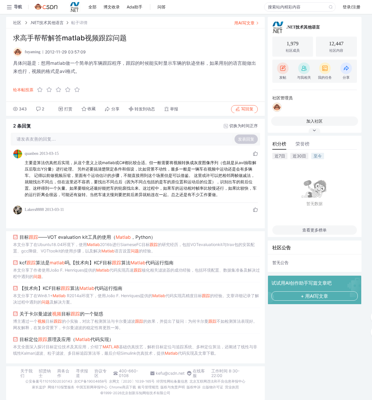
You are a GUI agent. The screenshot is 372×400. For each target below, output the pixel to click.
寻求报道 (82, 373)
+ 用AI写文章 (314, 296)
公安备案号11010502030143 (48, 381)
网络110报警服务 (61, 387)
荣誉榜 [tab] (303, 144)
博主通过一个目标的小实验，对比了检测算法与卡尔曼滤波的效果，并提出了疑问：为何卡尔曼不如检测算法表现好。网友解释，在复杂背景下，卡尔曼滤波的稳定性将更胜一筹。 (135, 324)
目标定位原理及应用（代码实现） (66, 339)
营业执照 (232, 387)
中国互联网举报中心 (92, 387)
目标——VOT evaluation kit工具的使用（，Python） (87, 237)
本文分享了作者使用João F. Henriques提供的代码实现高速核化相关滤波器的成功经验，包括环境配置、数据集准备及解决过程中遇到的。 (136, 273)
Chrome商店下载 (122, 387)
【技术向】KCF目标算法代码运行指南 (70, 288)
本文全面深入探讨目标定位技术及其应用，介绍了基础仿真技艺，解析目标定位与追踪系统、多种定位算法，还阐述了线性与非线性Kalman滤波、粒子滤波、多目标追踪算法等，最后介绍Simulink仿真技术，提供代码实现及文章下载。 (135, 350)
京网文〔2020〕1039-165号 (132, 381)
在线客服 (199, 373)
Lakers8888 (34, 209)
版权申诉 (194, 387)
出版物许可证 (212, 387)
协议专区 (100, 373)
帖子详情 (79, 22)
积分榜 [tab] (279, 144)
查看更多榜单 (314, 229)
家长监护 (39, 387)
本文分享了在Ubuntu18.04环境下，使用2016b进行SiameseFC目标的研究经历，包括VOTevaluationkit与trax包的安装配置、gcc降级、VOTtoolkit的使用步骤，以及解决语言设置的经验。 (134, 247)
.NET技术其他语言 (47, 22)
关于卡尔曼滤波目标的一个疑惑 (61, 314)
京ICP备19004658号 (90, 381)
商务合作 (63, 373)
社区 (17, 22)
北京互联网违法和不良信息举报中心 (217, 381)
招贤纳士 (45, 373)
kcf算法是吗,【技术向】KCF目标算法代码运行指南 (96, 263)
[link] (17, 22)
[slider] (60, 90)
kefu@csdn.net (170, 373)
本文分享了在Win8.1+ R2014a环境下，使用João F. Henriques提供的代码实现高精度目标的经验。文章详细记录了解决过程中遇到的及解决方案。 (136, 298)
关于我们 (26, 373)
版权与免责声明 (172, 387)
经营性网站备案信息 (172, 381)
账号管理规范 (148, 387)
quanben (31, 153)
